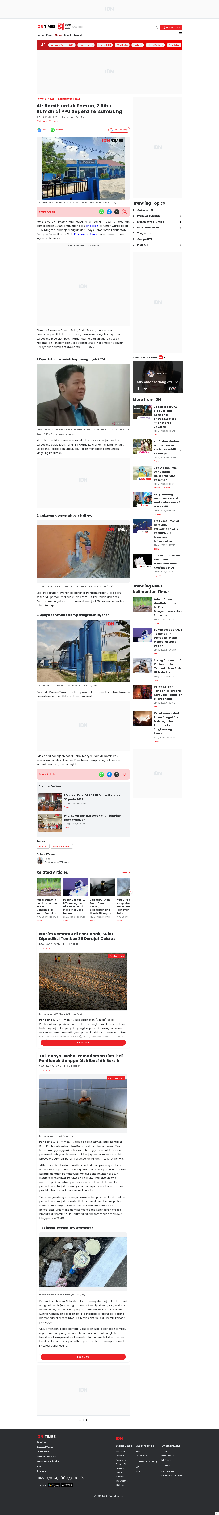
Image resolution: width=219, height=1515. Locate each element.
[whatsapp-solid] (101, 211)
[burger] (180, 33)
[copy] (124, 211)
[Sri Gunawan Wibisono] (40, 860)
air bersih (92, 226)
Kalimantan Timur (85, 234)
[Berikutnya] (130, 892)
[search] (156, 27)
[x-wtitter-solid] (116, 211)
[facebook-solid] (109, 211)
